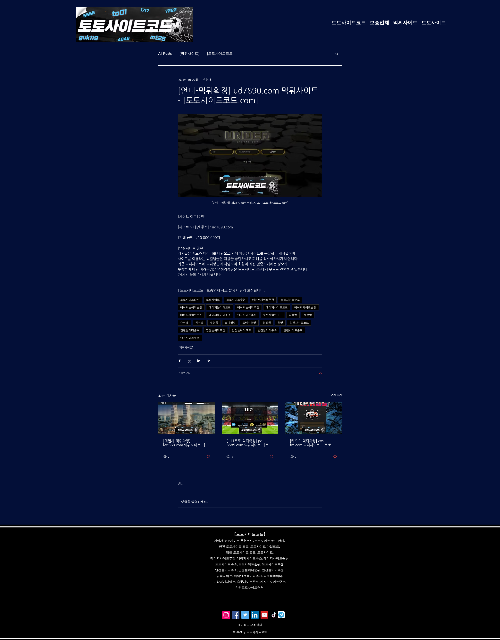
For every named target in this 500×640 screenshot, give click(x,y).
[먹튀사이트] (189, 53)
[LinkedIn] (255, 615)
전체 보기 (336, 394)
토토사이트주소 (290, 299)
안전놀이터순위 (189, 330)
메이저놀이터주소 (220, 314)
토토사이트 (213, 299)
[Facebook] (235, 615)
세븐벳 (308, 314)
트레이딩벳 (249, 322)
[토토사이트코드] (220, 53)
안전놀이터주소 (267, 330)
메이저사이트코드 (277, 307)
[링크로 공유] (208, 361)
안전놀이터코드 (241, 330)
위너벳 (199, 322)
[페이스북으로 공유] (179, 361)
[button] (337, 53)
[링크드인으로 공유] (199, 361)
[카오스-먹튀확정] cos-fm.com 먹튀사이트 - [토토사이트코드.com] (312, 443)
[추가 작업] (320, 79)
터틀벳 (293, 314)
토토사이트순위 (189, 299)
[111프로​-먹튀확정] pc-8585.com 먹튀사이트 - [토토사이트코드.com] (249, 443)
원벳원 (267, 322)
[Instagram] (226, 615)
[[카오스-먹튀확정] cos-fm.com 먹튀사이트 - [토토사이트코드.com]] (313, 418)
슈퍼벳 (184, 322)
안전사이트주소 (189, 337)
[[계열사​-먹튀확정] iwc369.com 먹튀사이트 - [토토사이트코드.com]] (186, 418)
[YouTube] (264, 615)
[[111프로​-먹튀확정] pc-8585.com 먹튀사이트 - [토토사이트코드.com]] (250, 418)
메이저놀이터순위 (191, 307)
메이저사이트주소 (191, 314)
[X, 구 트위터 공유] (189, 361)
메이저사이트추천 (263, 299)
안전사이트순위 (293, 330)
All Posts (165, 53)
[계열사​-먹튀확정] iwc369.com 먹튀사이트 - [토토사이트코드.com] (186, 443)
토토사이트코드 (272, 314)
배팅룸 (214, 322)
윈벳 (280, 322)
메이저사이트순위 (305, 307)
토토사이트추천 (236, 299)
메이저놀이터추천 (248, 307)
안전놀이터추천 (215, 330)
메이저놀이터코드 (220, 307)
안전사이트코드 (299, 322)
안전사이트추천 (246, 314)
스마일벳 (230, 322)
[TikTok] (274, 615)
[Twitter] (245, 615)
